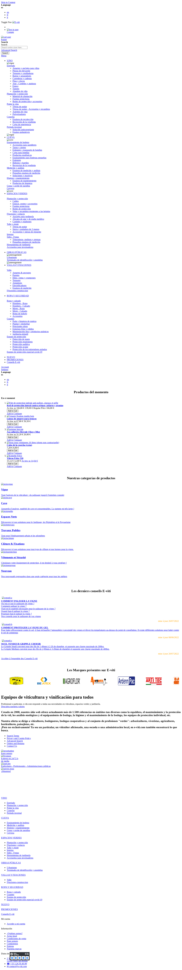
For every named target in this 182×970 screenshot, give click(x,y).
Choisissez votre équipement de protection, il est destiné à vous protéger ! (34, 560)
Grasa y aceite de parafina (18, 186)
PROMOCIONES (15, 359)
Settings (4, 369)
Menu (3, 56)
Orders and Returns (15, 743)
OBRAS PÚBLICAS (16, 252)
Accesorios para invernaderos (20, 247)
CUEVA (11, 137)
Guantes (10, 319)
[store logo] (16, 22)
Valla (9, 270)
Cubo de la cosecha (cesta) (19, 445)
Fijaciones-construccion (17, 290)
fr (7, 15)
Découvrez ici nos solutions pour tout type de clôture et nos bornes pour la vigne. (37, 546)
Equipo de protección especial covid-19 (24, 352)
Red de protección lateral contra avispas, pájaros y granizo (35, 405)
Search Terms (13, 736)
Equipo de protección (16, 336)
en (8, 12)
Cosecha (11, 117)
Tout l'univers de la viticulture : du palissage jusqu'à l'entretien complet (32, 492)
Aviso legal (12, 936)
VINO (10, 60)
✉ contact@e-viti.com (17, 966)
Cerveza (10, 188)
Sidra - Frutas (13, 237)
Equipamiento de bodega (18, 142)
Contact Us (12, 746)
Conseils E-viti (13, 362)
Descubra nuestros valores (13, 706)
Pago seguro (12, 941)
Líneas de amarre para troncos (22, 418)
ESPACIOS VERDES (17, 193)
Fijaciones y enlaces (16, 214)
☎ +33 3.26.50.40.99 (17, 963)
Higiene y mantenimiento (18, 178)
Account (5, 367)
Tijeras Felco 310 (15, 458)
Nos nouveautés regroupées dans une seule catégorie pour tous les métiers (34, 573)
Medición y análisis (15, 168)
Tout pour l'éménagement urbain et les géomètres (23, 533)
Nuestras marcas (14, 949)
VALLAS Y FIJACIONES (19, 265)
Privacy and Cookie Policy (19, 738)
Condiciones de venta (16, 938)
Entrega (10, 946)
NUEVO (11, 357)
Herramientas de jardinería (18, 244)
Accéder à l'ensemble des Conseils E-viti (19, 658)
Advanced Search (9, 50)
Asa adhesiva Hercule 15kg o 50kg (23, 432)
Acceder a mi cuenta (16, 924)
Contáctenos (12, 943)
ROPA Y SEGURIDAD (18, 296)
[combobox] (14, 47)
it (7, 17)
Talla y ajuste (13, 224)
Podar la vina (13, 104)
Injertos (10, 234)
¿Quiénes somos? (14, 933)
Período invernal (14, 127)
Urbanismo (12, 257)
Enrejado (11, 65)
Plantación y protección (17, 94)
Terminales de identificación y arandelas (25, 260)
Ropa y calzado (14, 301)
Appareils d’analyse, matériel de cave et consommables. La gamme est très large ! (37, 506)
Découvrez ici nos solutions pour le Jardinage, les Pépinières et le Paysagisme (36, 519)
